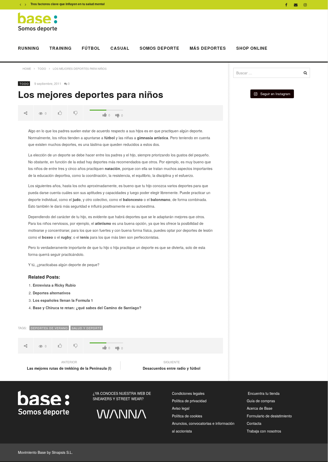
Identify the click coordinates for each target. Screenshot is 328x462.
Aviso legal (180, 408)
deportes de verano (49, 328)
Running (28, 48)
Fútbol (91, 48)
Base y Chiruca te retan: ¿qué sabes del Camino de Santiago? (87, 307)
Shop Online (252, 48)
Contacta (254, 423)
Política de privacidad (189, 400)
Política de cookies (187, 415)
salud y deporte (87, 328)
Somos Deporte (159, 48)
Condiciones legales (188, 393)
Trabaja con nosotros (264, 431)
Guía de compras (261, 400)
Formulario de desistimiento (269, 415)
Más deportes (208, 48)
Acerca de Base (259, 408)
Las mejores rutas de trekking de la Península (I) (69, 365)
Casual (119, 48)
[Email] (296, 4)
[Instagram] (305, 4)
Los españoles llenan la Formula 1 (63, 300)
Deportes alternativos (51, 292)
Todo (24, 84)
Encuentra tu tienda (263, 393)
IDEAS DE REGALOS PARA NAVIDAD (57, 5)
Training (60, 48)
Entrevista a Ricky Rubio (54, 285)
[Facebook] (286, 4)
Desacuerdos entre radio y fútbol (171, 365)
